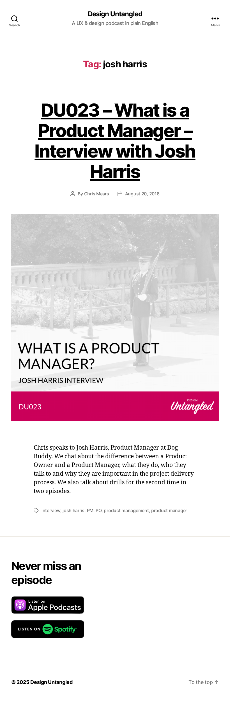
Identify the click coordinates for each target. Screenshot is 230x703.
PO (98, 510)
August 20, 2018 (142, 193)
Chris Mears (96, 193)
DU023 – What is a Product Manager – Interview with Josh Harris (114, 140)
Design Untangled (115, 14)
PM (90, 510)
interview (51, 510)
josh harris (73, 510)
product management (126, 510)
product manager (169, 510)
